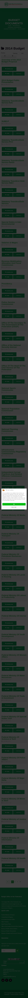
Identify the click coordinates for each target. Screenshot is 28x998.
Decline (14, 507)
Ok (14, 504)
